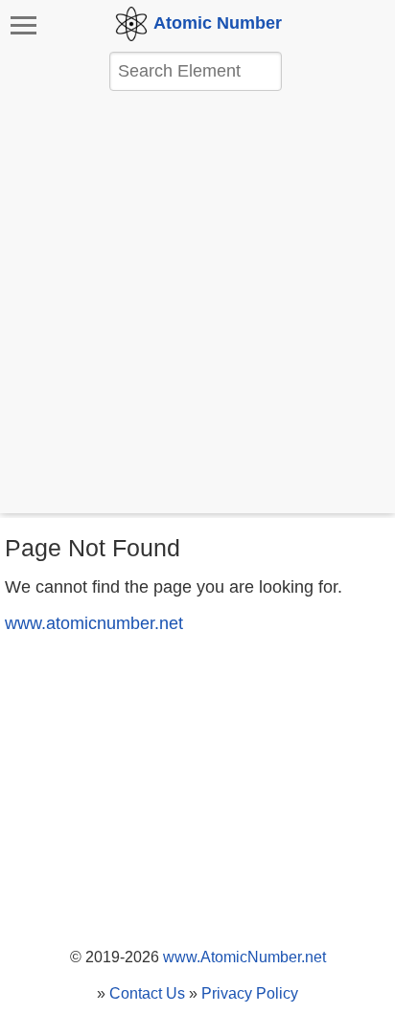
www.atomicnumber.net (94, 623)
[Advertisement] (197, 304)
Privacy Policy (249, 993)
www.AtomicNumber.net (244, 957)
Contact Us (147, 993)
